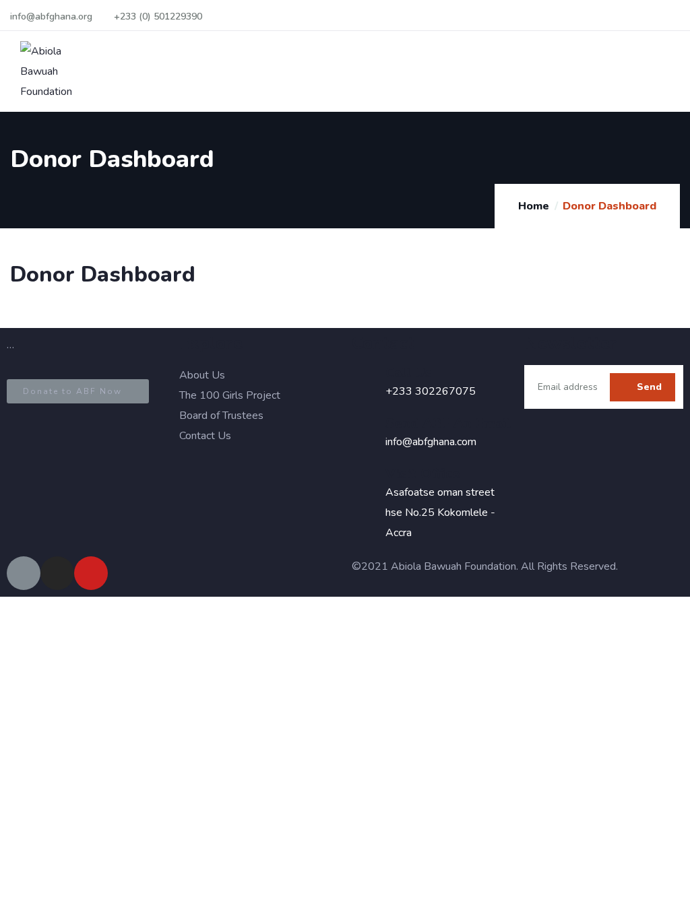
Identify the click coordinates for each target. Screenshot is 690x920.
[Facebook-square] (23, 573)
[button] (78, 391)
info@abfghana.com (430, 441)
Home (533, 206)
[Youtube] (91, 573)
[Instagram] (57, 573)
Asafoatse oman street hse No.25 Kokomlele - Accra (440, 512)
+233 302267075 (430, 391)
